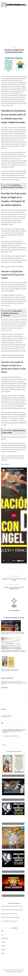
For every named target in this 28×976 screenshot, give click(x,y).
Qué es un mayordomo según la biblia (10, 917)
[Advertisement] (14, 28)
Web (2, 723)
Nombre (3, 709)
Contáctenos (22, 970)
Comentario (4, 687)
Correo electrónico (6, 716)
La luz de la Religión (14, 610)
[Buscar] (25, 744)
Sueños (3, 953)
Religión (14, 47)
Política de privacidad (11, 971)
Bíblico (2, 931)
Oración (3, 942)
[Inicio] (13, 7)
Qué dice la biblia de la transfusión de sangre (12, 910)
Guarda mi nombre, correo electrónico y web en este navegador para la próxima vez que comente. (14, 731)
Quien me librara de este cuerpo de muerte (11, 906)
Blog (2, 934)
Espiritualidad (4, 938)
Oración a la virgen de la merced (9, 913)
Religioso (3, 949)
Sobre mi (20, 971)
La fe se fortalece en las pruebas (9, 921)
